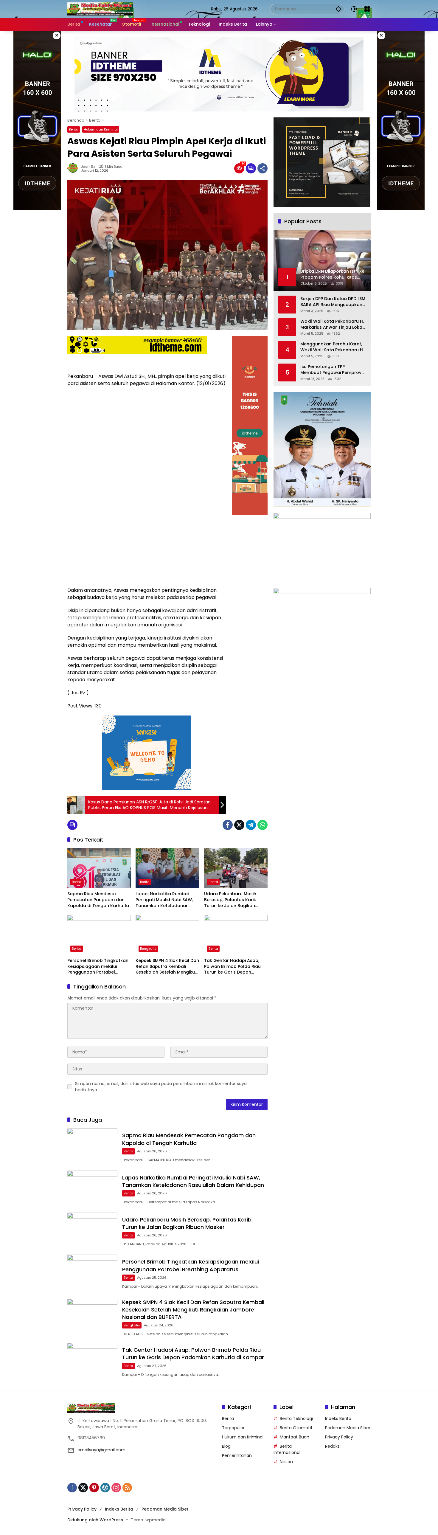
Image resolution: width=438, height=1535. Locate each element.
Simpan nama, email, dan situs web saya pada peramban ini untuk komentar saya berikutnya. (161, 1087)
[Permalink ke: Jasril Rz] (74, 168)
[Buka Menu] (367, 9)
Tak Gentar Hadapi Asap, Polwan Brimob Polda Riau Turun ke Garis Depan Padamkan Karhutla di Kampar (232, 966)
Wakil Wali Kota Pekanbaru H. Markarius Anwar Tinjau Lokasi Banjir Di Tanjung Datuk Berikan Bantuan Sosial (333, 324)
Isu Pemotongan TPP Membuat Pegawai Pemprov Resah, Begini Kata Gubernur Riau (331, 369)
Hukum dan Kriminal (101, 129)
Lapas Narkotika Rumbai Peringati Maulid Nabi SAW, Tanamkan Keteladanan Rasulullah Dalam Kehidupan (167, 900)
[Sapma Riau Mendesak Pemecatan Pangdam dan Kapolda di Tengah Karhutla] (99, 868)
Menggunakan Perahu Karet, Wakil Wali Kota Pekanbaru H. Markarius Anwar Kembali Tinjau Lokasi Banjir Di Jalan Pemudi (332, 347)
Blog (226, 1446)
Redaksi (333, 1446)
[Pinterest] (94, 1487)
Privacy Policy (339, 1437)
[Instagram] (116, 1487)
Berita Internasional (287, 1449)
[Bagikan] (262, 168)
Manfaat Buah (294, 1437)
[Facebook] (228, 825)
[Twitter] (239, 825)
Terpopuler (233, 1428)
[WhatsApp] (262, 825)
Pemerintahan (237, 1455)
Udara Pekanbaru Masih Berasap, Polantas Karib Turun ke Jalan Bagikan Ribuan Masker (230, 900)
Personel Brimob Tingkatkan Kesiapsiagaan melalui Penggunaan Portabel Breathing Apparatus (97, 966)
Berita (73, 129)
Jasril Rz (88, 166)
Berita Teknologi (296, 1418)
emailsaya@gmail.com (101, 1450)
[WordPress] (105, 1487)
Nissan (286, 1462)
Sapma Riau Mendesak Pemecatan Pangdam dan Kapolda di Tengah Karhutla (98, 899)
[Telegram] (251, 825)
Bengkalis (148, 948)
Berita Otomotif (296, 1428)
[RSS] (127, 1487)
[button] (338, 9)
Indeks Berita (338, 1418)
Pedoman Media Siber (347, 1428)
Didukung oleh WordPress (95, 1520)
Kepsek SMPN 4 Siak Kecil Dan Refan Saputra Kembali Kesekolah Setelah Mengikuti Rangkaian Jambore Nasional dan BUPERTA (167, 966)
